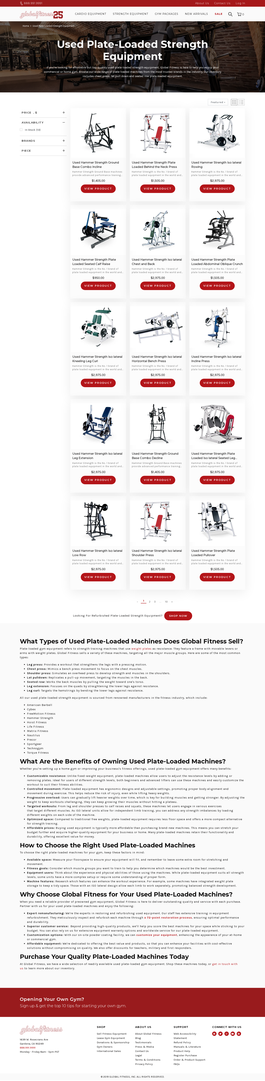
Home (26, 26)
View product (98, 188)
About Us (202, 3)
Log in (240, 3)
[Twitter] (220, 1034)
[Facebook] (214, 1034)
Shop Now (178, 615)
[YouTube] (233, 1034)
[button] (234, 102)
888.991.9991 (33, 3)
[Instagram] (226, 1034)
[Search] (230, 14)
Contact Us (222, 3)
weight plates (141, 648)
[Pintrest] (239, 1034)
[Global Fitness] (41, 14)
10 (166, 601)
